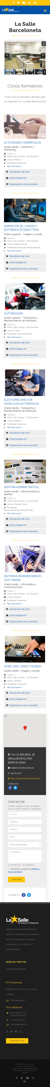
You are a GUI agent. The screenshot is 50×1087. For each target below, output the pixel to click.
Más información (14, 166)
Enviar (16, 879)
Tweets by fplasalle (16, 969)
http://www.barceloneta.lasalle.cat (25, 778)
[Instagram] (33, 1078)
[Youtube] (27, 1078)
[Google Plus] (25, 1081)
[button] (25, 171)
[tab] (25, 171)
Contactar (17, 1041)
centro (18, 989)
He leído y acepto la (23, 870)
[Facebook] (10, 788)
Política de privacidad (30, 1068)
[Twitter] (15, 788)
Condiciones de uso (21, 1070)
